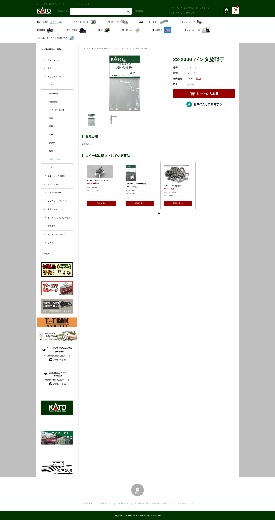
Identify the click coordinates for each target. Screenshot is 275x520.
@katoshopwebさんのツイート (57, 356)
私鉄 (51, 126)
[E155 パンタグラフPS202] (103, 171)
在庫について (176, 13)
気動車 (52, 143)
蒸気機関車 (54, 93)
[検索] (128, 11)
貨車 (51, 151)
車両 (49, 68)
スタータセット (54, 60)
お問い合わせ (176, 8)
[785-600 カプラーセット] (141, 173)
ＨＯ (53, 167)
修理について (192, 13)
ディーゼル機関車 (56, 110)
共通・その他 (141, 48)
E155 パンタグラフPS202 (100, 180)
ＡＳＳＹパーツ (118, 48)
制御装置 (51, 226)
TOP (86, 48)
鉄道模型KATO (88, 503)
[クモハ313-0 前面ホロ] (180, 174)
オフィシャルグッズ (56, 234)
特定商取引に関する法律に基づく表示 (150, 503)
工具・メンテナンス (56, 209)
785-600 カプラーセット (138, 183)
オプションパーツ (55, 184)
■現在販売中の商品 (100, 48)
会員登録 (205, 8)
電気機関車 (54, 102)
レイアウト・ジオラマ (57, 201)
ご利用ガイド (192, 8)
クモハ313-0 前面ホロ (175, 186)
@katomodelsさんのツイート (57, 380)
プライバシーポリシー (184, 503)
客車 (51, 134)
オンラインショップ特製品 (59, 218)
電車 (51, 118)
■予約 (46, 253)
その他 (50, 243)
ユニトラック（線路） (57, 176)
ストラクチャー (54, 193)
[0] (235, 12)
